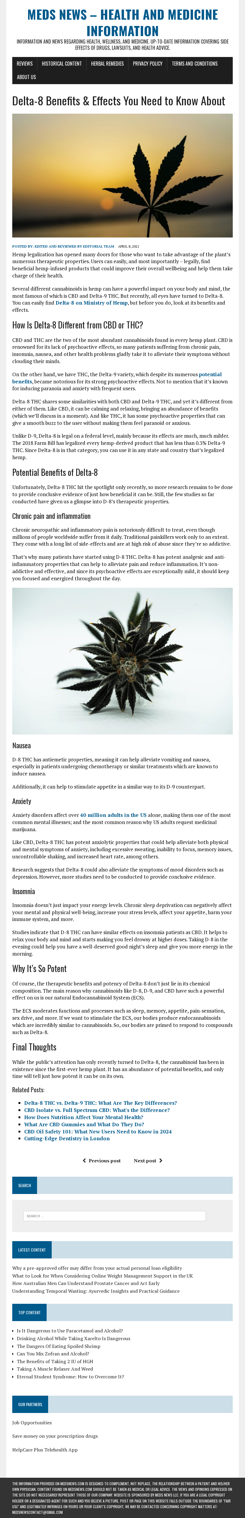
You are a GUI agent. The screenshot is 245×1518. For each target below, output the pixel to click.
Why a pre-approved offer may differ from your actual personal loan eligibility (97, 1268)
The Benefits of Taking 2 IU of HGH (55, 1361)
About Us (26, 77)
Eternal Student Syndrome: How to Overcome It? (70, 1376)
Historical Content (62, 63)
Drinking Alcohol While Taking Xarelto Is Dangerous (73, 1338)
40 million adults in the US (113, 815)
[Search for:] (114, 1215)
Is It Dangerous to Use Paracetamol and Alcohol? (70, 1330)
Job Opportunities (32, 1422)
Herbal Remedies (107, 63)
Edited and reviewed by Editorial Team (74, 246)
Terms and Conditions (195, 63)
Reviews (25, 63)
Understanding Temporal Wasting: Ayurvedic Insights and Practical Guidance (96, 1291)
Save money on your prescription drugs (55, 1436)
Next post (145, 1160)
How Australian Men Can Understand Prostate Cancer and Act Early (86, 1283)
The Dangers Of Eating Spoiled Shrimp (58, 1346)
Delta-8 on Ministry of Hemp (92, 302)
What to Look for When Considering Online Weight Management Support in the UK (102, 1275)
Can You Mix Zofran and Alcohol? (53, 1353)
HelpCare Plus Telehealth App (45, 1449)
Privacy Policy (148, 63)
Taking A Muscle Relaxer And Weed (55, 1369)
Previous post (105, 1160)
